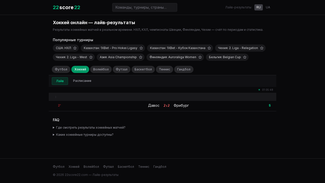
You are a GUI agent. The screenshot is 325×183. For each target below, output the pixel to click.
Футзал (121, 69)
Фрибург (181, 105)
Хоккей (80, 69)
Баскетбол (143, 69)
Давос (153, 105)
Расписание (82, 81)
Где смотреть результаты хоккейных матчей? (90, 127)
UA (268, 7)
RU (258, 7)
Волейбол (101, 69)
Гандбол (183, 69)
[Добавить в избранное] (75, 48)
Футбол (61, 69)
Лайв (60, 81)
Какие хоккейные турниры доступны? (84, 134)
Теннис (164, 69)
